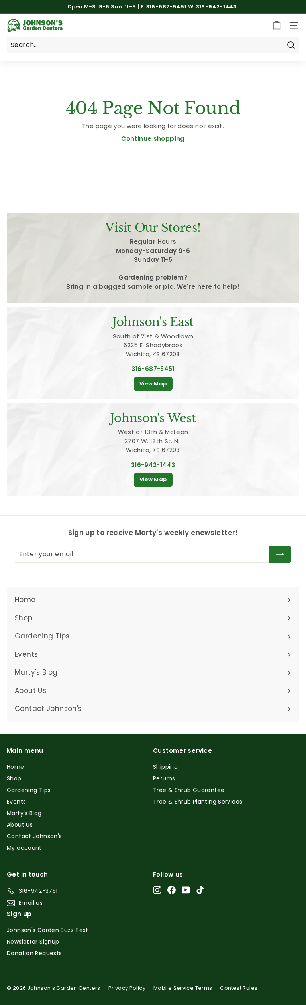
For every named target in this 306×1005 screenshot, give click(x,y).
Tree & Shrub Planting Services (197, 802)
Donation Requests (34, 953)
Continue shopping (152, 138)
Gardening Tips (29, 790)
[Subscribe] (280, 554)
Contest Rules (238, 988)
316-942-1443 (153, 465)
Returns (164, 778)
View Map (153, 383)
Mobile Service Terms (182, 988)
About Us (20, 825)
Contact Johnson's (34, 836)
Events (16, 802)
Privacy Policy (126, 988)
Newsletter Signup (33, 942)
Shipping (165, 767)
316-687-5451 (153, 369)
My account (24, 848)
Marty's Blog (24, 813)
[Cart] (276, 25)
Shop (14, 778)
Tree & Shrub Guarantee (188, 790)
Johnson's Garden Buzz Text (47, 930)
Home (15, 767)
